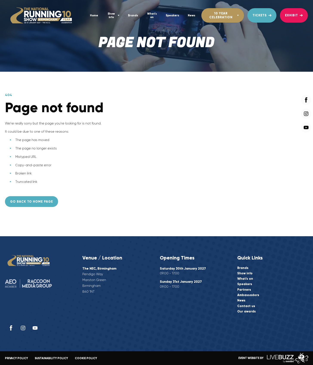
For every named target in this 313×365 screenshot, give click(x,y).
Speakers (172, 15)
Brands (133, 15)
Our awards (246, 311)
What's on (152, 15)
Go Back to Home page (31, 201)
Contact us (246, 306)
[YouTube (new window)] (35, 328)
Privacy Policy (16, 358)
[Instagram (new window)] (23, 328)
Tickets (260, 15)
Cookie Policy (86, 358)
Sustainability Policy (51, 358)
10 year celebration (221, 15)
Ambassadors (248, 295)
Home (94, 15)
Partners (244, 290)
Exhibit (291, 15)
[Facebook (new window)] (11, 328)
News (191, 15)
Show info (111, 15)
